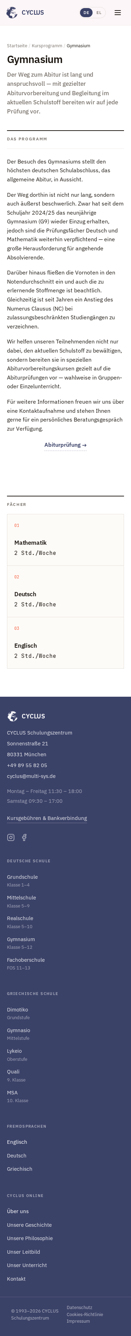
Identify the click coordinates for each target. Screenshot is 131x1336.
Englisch (17, 1142)
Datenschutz (79, 1307)
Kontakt (16, 1278)
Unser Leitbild (23, 1251)
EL (98, 12)
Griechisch (19, 1168)
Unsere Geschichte (29, 1225)
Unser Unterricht (27, 1265)
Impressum (78, 1321)
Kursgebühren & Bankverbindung (47, 818)
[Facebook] (24, 837)
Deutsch (17, 1155)
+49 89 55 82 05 (27, 765)
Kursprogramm (47, 46)
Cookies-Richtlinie (85, 1314)
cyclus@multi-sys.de (31, 776)
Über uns (18, 1211)
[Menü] (117, 12)
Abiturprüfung (65, 444)
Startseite (17, 46)
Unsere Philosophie (30, 1238)
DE (86, 12)
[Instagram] (11, 837)
